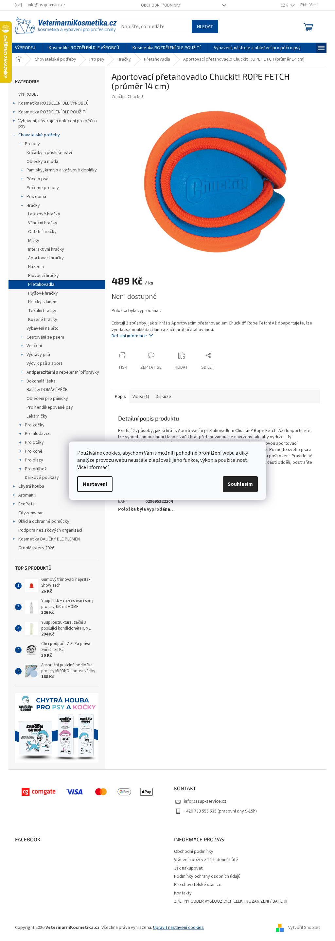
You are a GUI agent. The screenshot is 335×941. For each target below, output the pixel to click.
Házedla (36, 267)
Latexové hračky (44, 214)
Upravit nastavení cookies (178, 927)
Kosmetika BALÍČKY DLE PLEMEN (49, 539)
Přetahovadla (41, 284)
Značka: (127, 96)
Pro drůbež (36, 469)
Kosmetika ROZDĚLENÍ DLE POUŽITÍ (52, 112)
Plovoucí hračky (43, 275)
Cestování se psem (45, 337)
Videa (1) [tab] (140, 396)
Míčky (33, 240)
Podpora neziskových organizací (50, 530)
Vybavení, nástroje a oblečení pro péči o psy (57, 124)
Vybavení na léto (42, 328)
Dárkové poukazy (42, 477)
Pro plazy (34, 460)
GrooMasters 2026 (36, 548)
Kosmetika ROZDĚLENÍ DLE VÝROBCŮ (53, 103)
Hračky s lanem (43, 302)
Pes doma (36, 196)
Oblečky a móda (42, 161)
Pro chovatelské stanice (197, 884)
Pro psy (32, 144)
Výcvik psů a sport (44, 363)
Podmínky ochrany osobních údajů (207, 876)
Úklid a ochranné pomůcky (43, 521)
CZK (284, 5)
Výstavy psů (38, 354)
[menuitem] (25, 48)
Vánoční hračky (42, 223)
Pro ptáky (34, 442)
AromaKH (27, 495)
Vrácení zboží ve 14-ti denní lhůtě (206, 859)
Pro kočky (34, 425)
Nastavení (95, 484)
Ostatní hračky (42, 231)
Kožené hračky (42, 319)
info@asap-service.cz (205, 801)
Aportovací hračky (46, 258)
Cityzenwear (30, 513)
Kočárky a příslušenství (49, 152)
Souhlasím (240, 484)
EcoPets (26, 504)
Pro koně (34, 451)
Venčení (34, 346)
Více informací (93, 467)
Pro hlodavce (38, 433)
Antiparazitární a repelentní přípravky (62, 372)
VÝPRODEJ (28, 94)
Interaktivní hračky (46, 249)
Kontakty (183, 893)
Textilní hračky (42, 310)
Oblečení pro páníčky (47, 398)
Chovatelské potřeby (39, 135)
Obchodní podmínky (161, 5)
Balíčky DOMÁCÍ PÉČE (46, 389)
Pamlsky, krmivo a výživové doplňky (61, 170)
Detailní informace (129, 336)
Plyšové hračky (43, 293)
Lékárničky (36, 416)
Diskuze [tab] (163, 396)
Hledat (205, 26)
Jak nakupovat (188, 868)
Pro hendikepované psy (49, 407)
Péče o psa (37, 179)
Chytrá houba (31, 486)
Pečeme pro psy (42, 188)
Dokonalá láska (41, 381)
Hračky (33, 205)
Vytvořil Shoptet (304, 927)
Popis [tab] (120, 396)
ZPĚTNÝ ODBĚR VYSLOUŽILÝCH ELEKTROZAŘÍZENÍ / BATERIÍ (230, 901)
